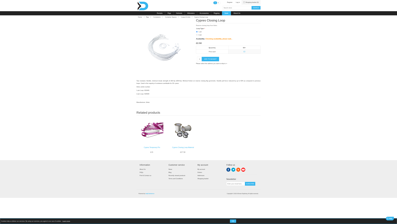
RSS (238, 170)
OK (233, 221)
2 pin (200, 35)
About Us (236, 13)
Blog (170, 172)
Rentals (160, 13)
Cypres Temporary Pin (152, 147)
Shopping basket (202, 178)
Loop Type (200, 28)
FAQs (141, 172)
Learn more (66, 221)
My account (201, 169)
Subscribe (250, 184)
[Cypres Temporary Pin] (152, 130)
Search (256, 8)
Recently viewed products (177, 175)
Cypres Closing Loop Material (183, 147)
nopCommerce (150, 193)
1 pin (200, 32)
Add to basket (210, 59)
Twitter (233, 170)
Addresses (200, 175)
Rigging (216, 13)
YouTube (243, 170)
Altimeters (191, 13)
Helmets (179, 13)
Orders (199, 172)
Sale (226, 13)
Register (230, 2)
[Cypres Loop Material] (183, 130)
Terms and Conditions (176, 178)
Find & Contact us (145, 175)
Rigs (169, 13)
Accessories (204, 13)
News (170, 169)
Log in (238, 2)
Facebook (228, 170)
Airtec (148, 102)
